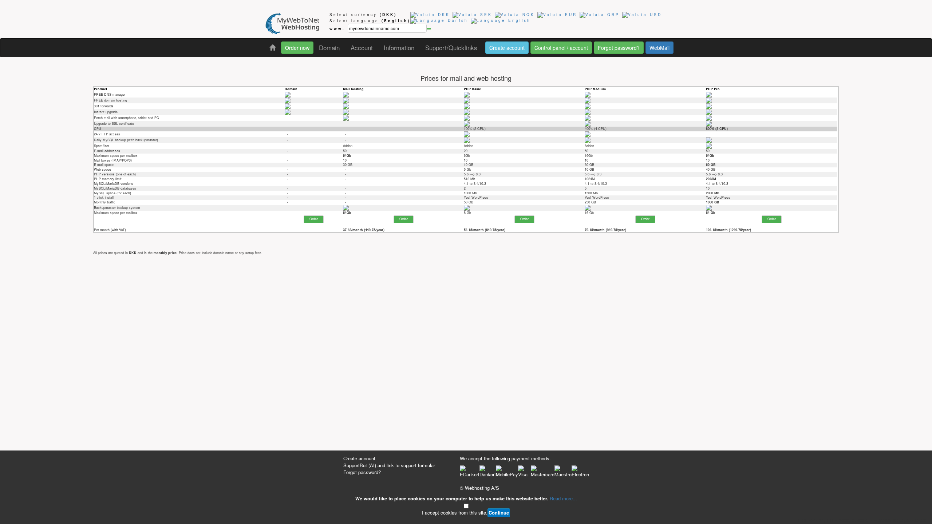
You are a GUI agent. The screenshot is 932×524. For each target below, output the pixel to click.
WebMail (659, 47)
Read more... (563, 498)
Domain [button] (329, 47)
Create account (507, 47)
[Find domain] (429, 28)
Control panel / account (561, 47)
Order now (297, 47)
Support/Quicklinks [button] (451, 47)
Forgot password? (619, 47)
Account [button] (362, 47)
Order (313, 219)
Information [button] (399, 47)
